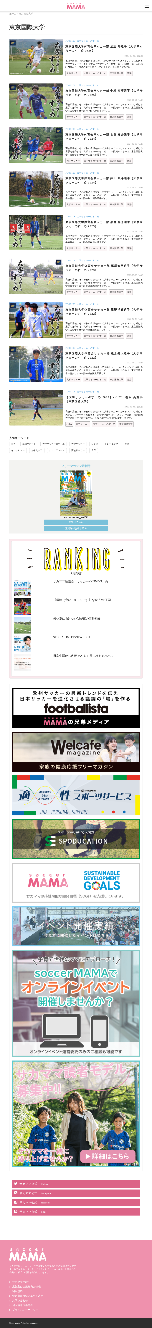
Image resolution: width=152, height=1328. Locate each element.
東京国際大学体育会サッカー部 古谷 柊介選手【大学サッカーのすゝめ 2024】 (104, 136)
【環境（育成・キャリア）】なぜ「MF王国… (83, 600)
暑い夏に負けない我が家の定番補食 (77, 618)
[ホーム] (76, 4)
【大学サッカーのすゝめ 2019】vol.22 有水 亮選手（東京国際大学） (104, 399)
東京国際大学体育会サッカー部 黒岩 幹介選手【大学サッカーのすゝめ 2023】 (104, 224)
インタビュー (18, 450)
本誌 (127, 444)
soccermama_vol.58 (76, 517)
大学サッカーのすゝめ (88, 41)
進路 (129, 73)
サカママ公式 (33, 1183)
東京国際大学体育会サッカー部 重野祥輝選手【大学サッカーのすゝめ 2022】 (104, 311)
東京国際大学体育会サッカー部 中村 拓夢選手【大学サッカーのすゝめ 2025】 (104, 92)
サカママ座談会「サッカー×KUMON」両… (82, 581)
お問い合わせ (20, 1300)
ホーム (12, 13)
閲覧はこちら (76, 522)
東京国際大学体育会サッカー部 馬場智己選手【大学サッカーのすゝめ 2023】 (104, 268)
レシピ (94, 444)
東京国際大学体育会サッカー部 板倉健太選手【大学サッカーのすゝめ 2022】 (104, 355)
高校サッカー (78, 450)
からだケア (36, 450)
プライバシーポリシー (25, 1309)
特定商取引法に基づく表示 (27, 1296)
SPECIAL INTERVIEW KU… (73, 637)
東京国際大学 (116, 73)
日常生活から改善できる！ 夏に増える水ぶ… (83, 655)
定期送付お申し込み (76, 528)
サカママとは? (20, 1282)
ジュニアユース (57, 450)
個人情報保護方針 (22, 1305)
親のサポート (29, 444)
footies (70, 41)
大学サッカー (73, 73)
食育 (93, 450)
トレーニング (111, 444)
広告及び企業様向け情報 (26, 1286)
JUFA (69, 424)
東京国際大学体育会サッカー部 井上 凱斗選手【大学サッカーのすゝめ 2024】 (104, 180)
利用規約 (17, 1291)
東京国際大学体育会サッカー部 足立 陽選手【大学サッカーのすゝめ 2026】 (104, 48)
